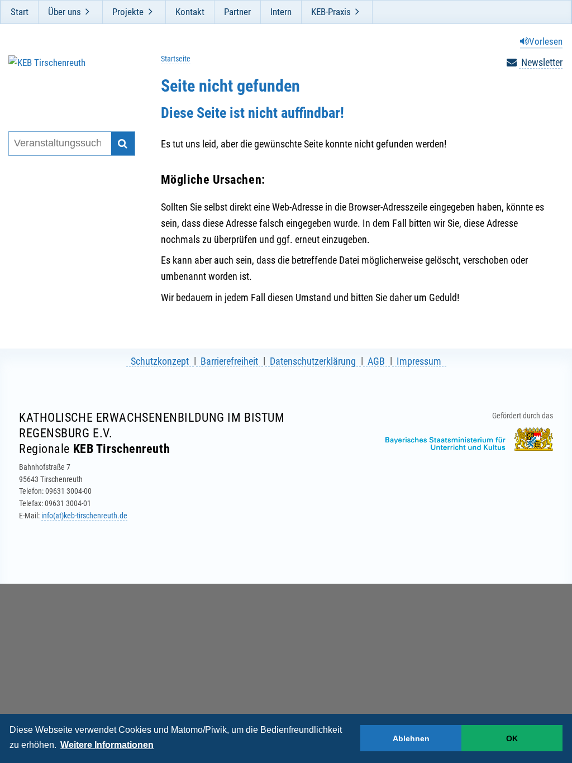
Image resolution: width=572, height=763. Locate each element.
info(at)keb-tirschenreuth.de (84, 515)
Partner (237, 11)
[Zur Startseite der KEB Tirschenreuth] (66, 79)
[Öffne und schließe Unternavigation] (87, 11)
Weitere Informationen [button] (107, 745)
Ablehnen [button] (411, 738)
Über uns (64, 11)
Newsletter (541, 62)
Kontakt (189, 11)
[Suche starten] (123, 144)
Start (19, 11)
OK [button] (512, 738)
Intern (281, 11)
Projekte (128, 11)
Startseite (175, 59)
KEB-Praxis (331, 11)
